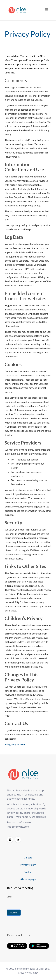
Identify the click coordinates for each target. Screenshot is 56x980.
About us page (28, 879)
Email (9, 896)
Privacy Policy (28, 864)
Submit (13, 912)
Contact (28, 871)
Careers (28, 857)
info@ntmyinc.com (15, 744)
